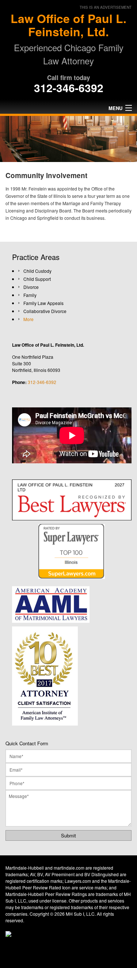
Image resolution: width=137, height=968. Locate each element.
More (28, 319)
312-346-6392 (68, 87)
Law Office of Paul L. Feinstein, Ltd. (68, 25)
